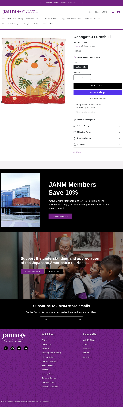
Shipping (77, 46)
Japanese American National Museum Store (21, 401)
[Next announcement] (83, 3)
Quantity (77, 72)
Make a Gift (54, 271)
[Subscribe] (80, 319)
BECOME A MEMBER (60, 216)
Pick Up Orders (48, 357)
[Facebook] (6, 348)
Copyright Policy (48, 382)
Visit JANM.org (89, 340)
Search (45, 370)
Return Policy (47, 365)
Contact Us (46, 344)
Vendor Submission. (50, 387)
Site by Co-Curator (43, 401)
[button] (113, 12)
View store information (85, 112)
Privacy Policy (47, 374)
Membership (88, 348)
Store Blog (87, 357)
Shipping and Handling (51, 353)
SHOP (85, 344)
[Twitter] (19, 348)
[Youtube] (26, 348)
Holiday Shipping (49, 361)
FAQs (44, 340)
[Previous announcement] (40, 3)
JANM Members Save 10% (88, 57)
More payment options (98, 98)
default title (81, 67)
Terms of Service (49, 378)
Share (78, 152)
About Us (46, 348)
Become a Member (32, 271)
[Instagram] (12, 348)
